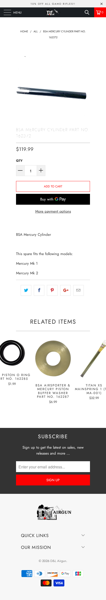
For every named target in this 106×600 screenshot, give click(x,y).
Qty (19, 160)
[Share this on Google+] (65, 290)
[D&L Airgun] (53, 12)
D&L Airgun (58, 561)
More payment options (53, 211)
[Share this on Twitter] (26, 290)
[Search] (88, 12)
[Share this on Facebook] (39, 290)
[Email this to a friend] (78, 290)
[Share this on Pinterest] (52, 290)
